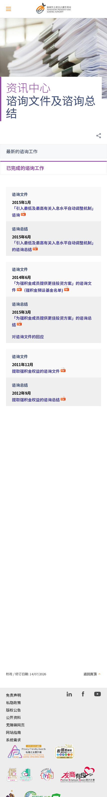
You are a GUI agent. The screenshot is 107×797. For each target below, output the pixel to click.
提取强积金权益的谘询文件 (36, 371)
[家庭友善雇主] (47, 774)
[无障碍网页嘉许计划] (64, 751)
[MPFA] (53, 12)
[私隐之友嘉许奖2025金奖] (27, 751)
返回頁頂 (90, 674)
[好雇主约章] (19, 774)
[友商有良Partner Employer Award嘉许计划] (77, 774)
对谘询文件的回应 (28, 337)
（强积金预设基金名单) (43, 290)
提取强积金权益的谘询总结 (36, 400)
